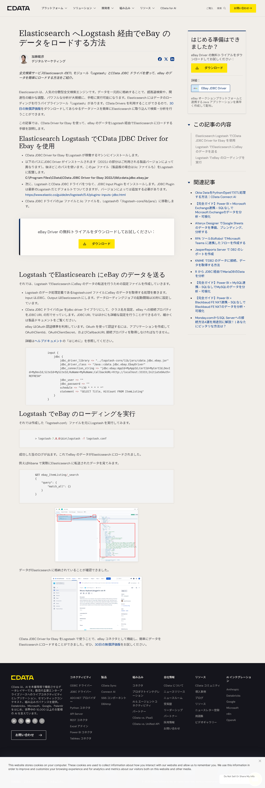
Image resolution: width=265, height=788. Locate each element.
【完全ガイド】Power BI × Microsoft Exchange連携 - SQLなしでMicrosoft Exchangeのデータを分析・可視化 (220, 210)
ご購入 (209, 8)
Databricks (233, 695)
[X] (21, 721)
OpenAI (231, 720)
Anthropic (232, 689)
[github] (35, 721)
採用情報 (169, 722)
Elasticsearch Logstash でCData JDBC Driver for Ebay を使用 (218, 138)
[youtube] (28, 721)
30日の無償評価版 (107, 645)
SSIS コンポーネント (113, 698)
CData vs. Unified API (145, 724)
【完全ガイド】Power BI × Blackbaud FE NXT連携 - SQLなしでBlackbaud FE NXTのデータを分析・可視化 (220, 304)
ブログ (199, 698)
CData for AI (168, 8)
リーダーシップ (173, 710)
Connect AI (108, 691)
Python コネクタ (80, 708)
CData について (174, 685)
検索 (219, 8)
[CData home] (21, 8)
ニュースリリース (174, 691)
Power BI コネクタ (81, 732)
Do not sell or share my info (239, 776)
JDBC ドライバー (80, 691)
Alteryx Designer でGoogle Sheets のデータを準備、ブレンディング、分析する (219, 227)
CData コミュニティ (207, 685)
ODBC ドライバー (81, 685)
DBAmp (106, 704)
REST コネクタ (79, 720)
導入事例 (200, 691)
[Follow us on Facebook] (160, 59)
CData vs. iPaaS (142, 717)
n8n (228, 714)
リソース (200, 704)
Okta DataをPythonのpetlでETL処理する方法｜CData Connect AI (220, 195)
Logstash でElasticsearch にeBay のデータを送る (219, 149)
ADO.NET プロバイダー (83, 700)
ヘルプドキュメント (48, 341)
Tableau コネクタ (80, 738)
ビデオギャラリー (206, 722)
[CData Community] (42, 721)
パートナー (139, 711)
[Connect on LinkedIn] (172, 59)
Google (230, 701)
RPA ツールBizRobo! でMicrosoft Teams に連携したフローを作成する (220, 241)
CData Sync (108, 685)
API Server (76, 714)
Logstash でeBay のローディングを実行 (220, 160)
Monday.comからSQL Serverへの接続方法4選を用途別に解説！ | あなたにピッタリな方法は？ (220, 322)
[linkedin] (14, 721)
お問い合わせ (241, 8)
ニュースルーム (173, 698)
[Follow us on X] (166, 59)
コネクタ (137, 685)
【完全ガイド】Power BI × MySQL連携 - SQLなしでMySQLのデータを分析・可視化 (220, 287)
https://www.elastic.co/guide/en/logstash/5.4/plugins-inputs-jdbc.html (75, 195)
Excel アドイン (79, 726)
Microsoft (232, 708)
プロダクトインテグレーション (146, 693)
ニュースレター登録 (207, 710)
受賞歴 (168, 704)
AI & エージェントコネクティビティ (144, 703)
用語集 (199, 716)
